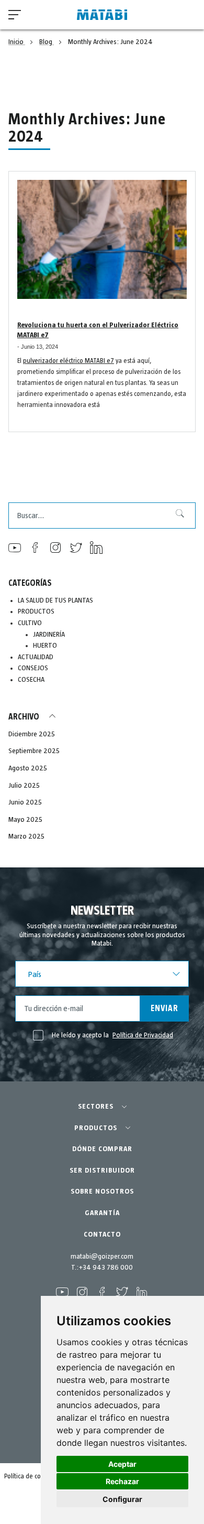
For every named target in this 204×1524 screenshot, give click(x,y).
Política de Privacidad (142, 1035)
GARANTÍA (102, 1213)
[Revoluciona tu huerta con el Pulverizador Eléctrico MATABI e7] (102, 239)
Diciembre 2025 (31, 734)
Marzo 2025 (26, 836)
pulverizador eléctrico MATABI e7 (68, 361)
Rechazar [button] (122, 1481)
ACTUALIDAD (35, 657)
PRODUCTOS (36, 611)
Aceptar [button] (122, 1463)
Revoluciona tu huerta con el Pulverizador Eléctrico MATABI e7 (97, 330)
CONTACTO (102, 1234)
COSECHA (31, 679)
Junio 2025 (25, 802)
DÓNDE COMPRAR (102, 1149)
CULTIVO (30, 623)
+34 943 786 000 (105, 1267)
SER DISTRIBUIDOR (102, 1170)
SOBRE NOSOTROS (102, 1191)
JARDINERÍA (49, 634)
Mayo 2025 (25, 819)
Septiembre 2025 (34, 751)
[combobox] (102, 515)
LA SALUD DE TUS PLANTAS (55, 600)
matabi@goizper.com (102, 1256)
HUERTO (45, 645)
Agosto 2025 (27, 768)
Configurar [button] (122, 1499)
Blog (46, 42)
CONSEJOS (33, 668)
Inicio (16, 42)
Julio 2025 (24, 785)
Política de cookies (29, 1476)
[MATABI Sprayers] (102, 14)
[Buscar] (176, 515)
